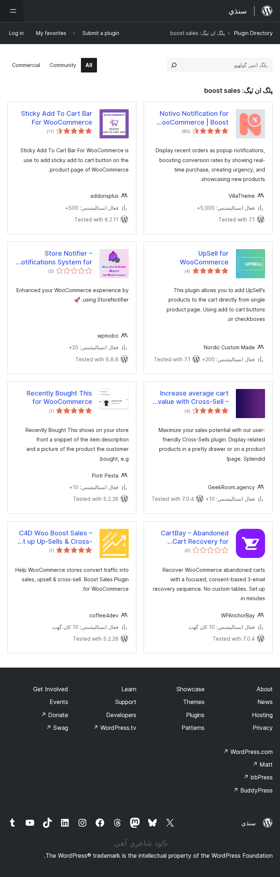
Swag (57, 727)
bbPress (258, 777)
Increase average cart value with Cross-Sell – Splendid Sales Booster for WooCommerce (193, 397)
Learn (128, 689)
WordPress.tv (114, 727)
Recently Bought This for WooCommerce (59, 397)
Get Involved (50, 689)
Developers (121, 715)
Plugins (195, 715)
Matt (262, 764)
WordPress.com (248, 751)
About (265, 689)
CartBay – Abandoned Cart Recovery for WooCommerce (195, 537)
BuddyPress (253, 790)
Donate (54, 715)
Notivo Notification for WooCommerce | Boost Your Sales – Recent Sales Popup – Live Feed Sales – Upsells (191, 118)
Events (59, 701)
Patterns (193, 727)
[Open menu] (11, 11)
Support (125, 701)
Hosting (262, 715)
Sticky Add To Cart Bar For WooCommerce (56, 118)
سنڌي (248, 823)
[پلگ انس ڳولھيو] (174, 65)
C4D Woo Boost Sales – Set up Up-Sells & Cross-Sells (53, 537)
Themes (194, 701)
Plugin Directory (253, 33)
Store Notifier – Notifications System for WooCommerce (54, 257)
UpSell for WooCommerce (204, 257)
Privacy (263, 727)
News (265, 701)
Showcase (190, 689)
